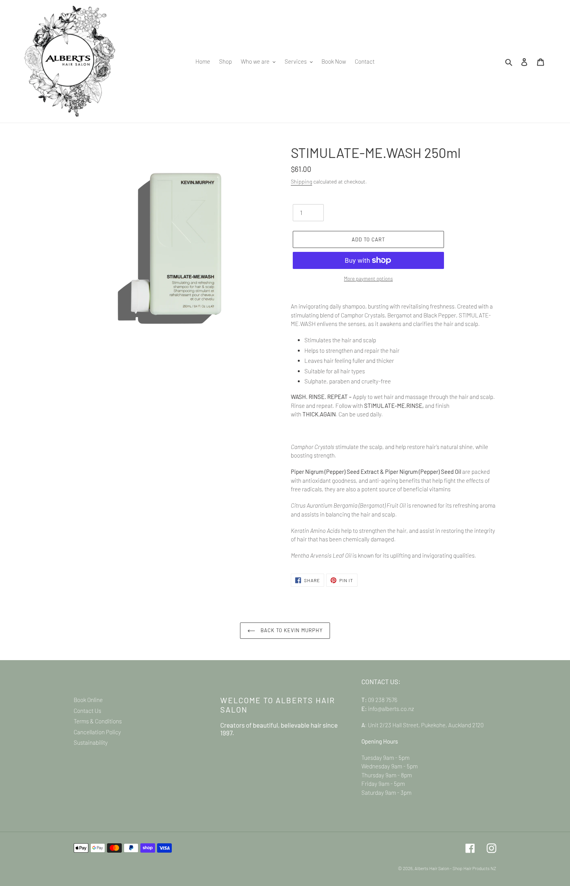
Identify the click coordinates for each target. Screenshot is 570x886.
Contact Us (87, 710)
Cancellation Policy (97, 731)
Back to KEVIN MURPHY (291, 630)
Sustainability (91, 742)
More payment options (368, 279)
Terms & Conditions (98, 721)
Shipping (301, 181)
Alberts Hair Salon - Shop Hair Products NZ (455, 868)
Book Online (88, 699)
